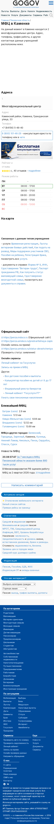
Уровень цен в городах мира (17, 549)
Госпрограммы (25, 721)
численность (22, 536)
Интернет (22, 724)
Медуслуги (23, 704)
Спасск (5, 444)
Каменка (7, 415)
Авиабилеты (23, 727)
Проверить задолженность (16, 743)
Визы (20, 701)
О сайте (7, 765)
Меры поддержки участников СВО (29, 251)
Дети (23, 11)
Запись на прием (11, 750)
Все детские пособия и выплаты (23, 376)
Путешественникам (12, 666)
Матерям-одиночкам (13, 619)
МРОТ (5, 528)
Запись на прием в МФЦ (14, 367)
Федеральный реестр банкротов (23, 388)
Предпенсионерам (12, 639)
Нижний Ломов (9, 440)
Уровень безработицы (32, 532)
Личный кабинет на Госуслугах (18, 363)
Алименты (8, 714)
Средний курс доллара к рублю (19, 552)
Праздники (8, 731)
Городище (6, 436)
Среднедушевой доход (27, 528)
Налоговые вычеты (27, 708)
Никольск (24, 440)
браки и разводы (39, 542)
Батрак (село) (10, 411)
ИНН (44, 264)
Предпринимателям (12, 669)
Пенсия (6, 566)
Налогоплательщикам (13, 663)
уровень (31, 539)
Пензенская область (20, 20)
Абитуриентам (10, 649)
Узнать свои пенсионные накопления (21, 397)
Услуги (14, 15)
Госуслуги (8, 727)
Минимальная (9, 525)
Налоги (31, 11)
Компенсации (9, 708)
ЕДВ (24, 566)
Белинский (34, 433)
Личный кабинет (10, 746)
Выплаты (14, 11)
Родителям (8, 613)
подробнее (34, 170)
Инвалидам (8, 629)
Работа (47, 15)
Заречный (19, 436)
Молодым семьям (11, 626)
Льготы (5, 11)
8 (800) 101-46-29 (11, 133)
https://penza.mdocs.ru (16, 337)
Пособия (16, 566)
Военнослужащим (11, 685)
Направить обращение (13, 756)
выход (14, 593)
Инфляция (7, 532)
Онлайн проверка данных (15, 753)
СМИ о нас (8, 777)
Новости (5, 15)
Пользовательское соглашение (25, 818)
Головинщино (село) (13, 426)
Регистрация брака (35, 255)
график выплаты (28, 593)
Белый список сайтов (13, 504)
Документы (25, 15)
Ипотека (7, 721)
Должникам (8, 679)
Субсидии (22, 718)
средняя (24, 525)
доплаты (42, 593)
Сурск (13, 444)
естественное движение (15, 542)
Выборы (22, 698)
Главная (5, 20)
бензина (36, 545)
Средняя (6, 521)
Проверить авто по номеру (16, 740)
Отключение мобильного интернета (24, 500)
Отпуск (21, 714)
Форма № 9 (34, 264)
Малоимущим (9, 616)
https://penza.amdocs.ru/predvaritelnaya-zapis (28, 341)
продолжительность (13, 539)
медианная (19, 521)
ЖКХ (30, 566)
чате (22, 137)
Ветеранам (8, 682)
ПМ (12, 528)
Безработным (9, 676)
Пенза (34, 440)
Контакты (7, 781)
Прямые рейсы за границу (16, 507)
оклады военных (30, 570)
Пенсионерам (9, 636)
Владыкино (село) (12, 422)
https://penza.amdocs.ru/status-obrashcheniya (28, 348)
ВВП (16, 532)
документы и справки (13, 283)
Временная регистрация (24, 243)
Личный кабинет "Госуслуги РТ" (22, 393)
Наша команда (10, 774)
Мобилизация (9, 698)
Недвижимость (44, 11)
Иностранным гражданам (15, 689)
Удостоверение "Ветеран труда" (19, 268)
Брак (5, 718)
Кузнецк (40, 436)
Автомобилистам (11, 653)
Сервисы (37, 15)
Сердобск (44, 440)
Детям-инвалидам (11, 632)
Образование (24, 711)
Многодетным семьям (13, 623)
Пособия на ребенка (12, 255)
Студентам (8, 645)
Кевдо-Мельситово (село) (16, 419)
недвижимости (23, 545)
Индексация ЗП (10, 570)
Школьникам (9, 642)
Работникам (8, 672)
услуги (23, 259)
